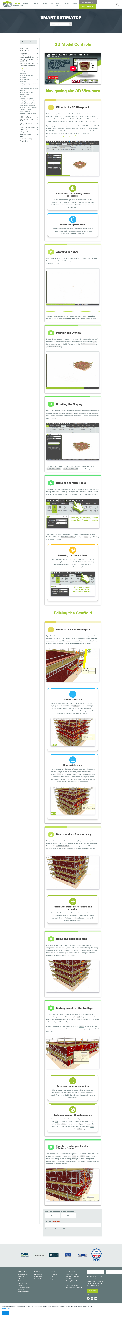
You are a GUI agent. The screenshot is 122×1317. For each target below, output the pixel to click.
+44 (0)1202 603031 (72, 1285)
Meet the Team (38, 1279)
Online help (53, 1274)
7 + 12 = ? (52, 1221)
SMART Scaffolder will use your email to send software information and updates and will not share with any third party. (95, 1281)
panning (67, 136)
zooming (61, 136)
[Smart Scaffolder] (13, 4)
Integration (21, 1279)
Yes (52, 1215)
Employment (38, 1274)
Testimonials (38, 1276)
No (68, 1215)
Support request (55, 1279)
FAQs (51, 1276)
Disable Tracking (6, 1308)
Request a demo (87, 6)
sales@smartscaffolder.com (74, 1287)
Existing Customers (88, 2)
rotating (76, 136)
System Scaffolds (23, 1291)
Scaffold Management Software (22, 1283)
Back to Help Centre (28, 42)
